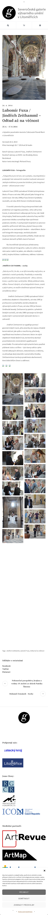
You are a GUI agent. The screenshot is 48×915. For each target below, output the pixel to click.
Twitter (5, 669)
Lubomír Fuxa (24, 651)
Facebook (6, 666)
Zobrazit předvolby (24, 905)
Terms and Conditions (25, 912)
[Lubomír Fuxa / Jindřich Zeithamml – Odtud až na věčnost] (24, 67)
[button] (44, 870)
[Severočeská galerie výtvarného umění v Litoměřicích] (24, 13)
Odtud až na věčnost (37, 651)
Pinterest (6, 672)
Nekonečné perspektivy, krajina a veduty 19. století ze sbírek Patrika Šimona (26, 683)
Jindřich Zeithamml (12, 651)
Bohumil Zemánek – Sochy (21, 693)
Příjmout (24, 892)
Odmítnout (24, 898)
